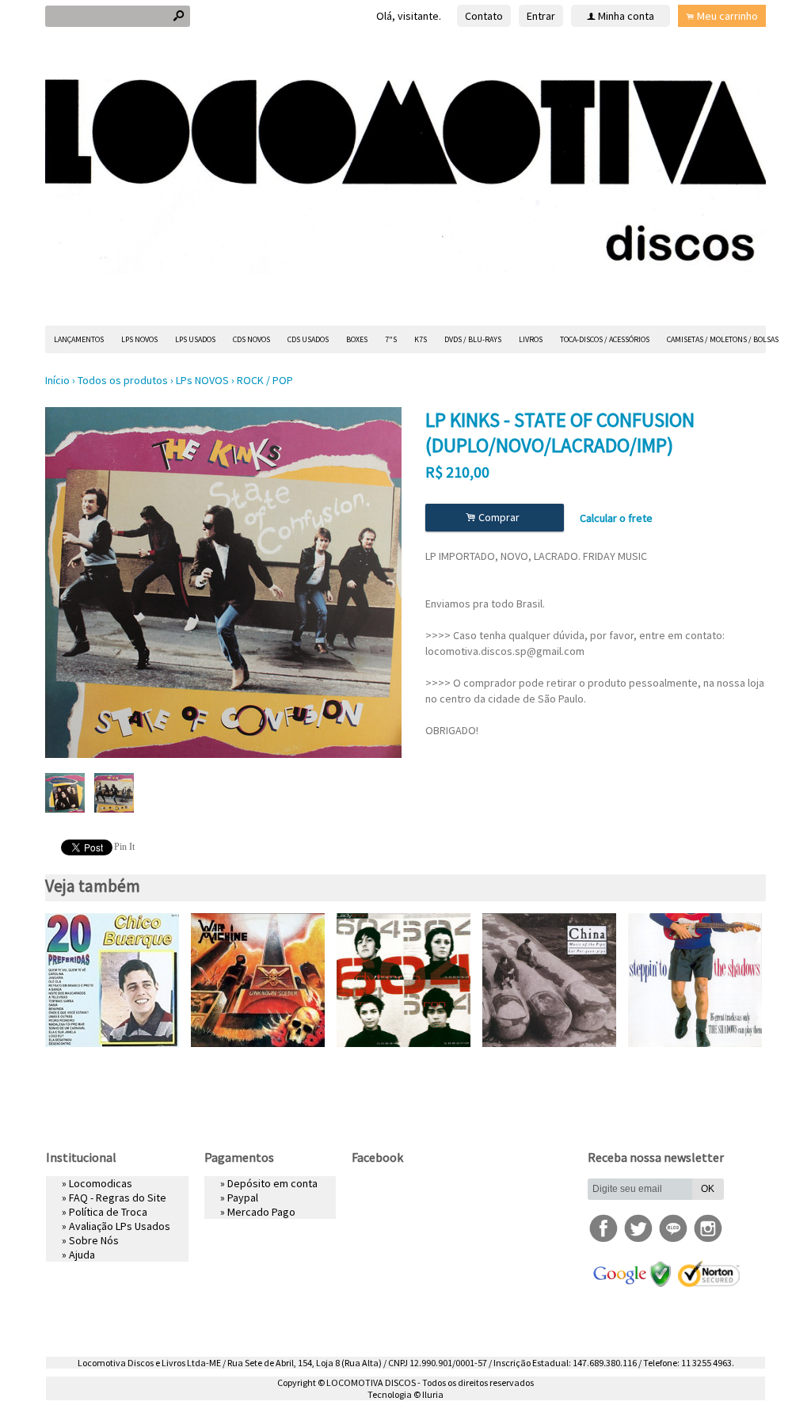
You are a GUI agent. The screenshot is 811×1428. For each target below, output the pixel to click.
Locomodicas (100, 1183)
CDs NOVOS (251, 339)
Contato (484, 16)
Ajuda (82, 1254)
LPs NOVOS (139, 339)
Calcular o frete (616, 518)
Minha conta (626, 16)
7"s (391, 339)
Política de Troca (108, 1212)
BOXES (356, 339)
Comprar (495, 517)
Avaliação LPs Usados (119, 1226)
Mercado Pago (261, 1212)
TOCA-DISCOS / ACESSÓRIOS (604, 339)
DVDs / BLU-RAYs (472, 339)
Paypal (242, 1197)
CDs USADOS (308, 339)
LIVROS (531, 339)
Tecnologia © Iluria (405, 1394)
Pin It (124, 846)
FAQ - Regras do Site (117, 1197)
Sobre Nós (94, 1240)
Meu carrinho (727, 16)
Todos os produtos (123, 380)
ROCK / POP (265, 380)
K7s (420, 339)
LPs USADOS (195, 339)
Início (57, 380)
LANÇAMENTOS (79, 339)
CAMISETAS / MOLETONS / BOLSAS (723, 339)
